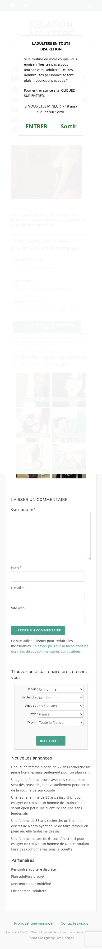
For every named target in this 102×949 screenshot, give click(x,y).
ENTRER (36, 126)
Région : (32, 722)
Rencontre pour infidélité (31, 884)
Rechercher (51, 741)
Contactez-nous (74, 923)
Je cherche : (30, 697)
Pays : (34, 714)
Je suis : (32, 689)
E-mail (17, 587)
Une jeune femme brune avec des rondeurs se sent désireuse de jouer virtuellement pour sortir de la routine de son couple (50, 784)
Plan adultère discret (27, 876)
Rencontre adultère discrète (33, 869)
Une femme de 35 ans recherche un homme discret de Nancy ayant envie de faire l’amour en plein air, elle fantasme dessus (49, 825)
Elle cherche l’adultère (28, 891)
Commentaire (23, 509)
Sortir (69, 126)
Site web (18, 608)
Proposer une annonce (33, 923)
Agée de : (31, 705)
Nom (16, 567)
